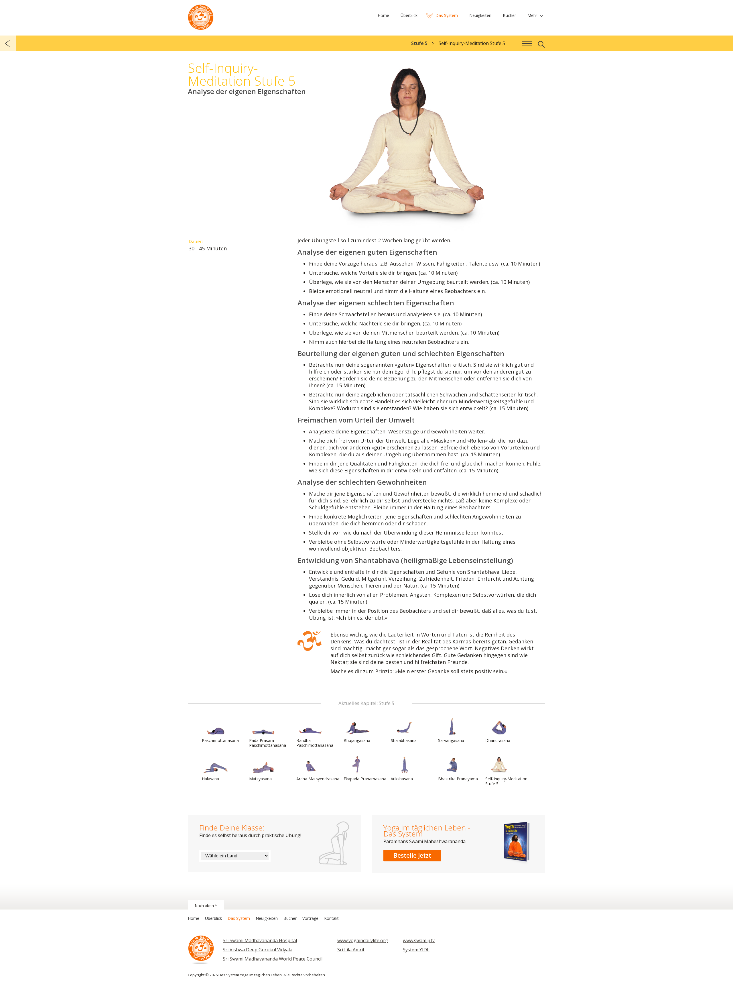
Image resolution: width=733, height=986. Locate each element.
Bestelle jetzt (412, 855)
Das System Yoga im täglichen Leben (201, 16)
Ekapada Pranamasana (365, 778)
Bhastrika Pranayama (458, 778)
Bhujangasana (357, 740)
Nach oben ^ (206, 905)
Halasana (210, 778)
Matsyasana (260, 778)
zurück (8, 43)
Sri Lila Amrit (350, 949)
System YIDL (416, 949)
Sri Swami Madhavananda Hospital (260, 940)
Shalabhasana (404, 740)
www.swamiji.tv (419, 940)
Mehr (532, 15)
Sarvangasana (451, 740)
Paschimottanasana (220, 740)
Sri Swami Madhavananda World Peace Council (272, 959)
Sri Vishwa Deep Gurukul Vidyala (257, 949)
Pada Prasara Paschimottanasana (267, 743)
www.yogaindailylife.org (362, 940)
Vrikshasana (402, 778)
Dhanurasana (497, 740)
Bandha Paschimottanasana (314, 743)
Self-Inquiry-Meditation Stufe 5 (506, 781)
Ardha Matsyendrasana (317, 778)
